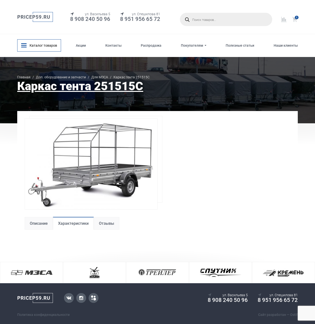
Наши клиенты (286, 45)
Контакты (113, 45)
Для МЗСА (99, 77)
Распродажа (151, 45)
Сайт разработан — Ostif (278, 315)
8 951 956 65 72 (140, 19)
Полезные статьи (240, 45)
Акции (81, 45)
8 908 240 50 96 (90, 19)
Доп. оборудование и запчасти (61, 77)
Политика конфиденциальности (43, 315)
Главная (24, 77)
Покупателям (192, 45)
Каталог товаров (43, 45)
